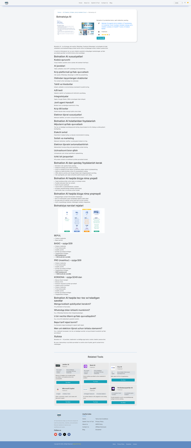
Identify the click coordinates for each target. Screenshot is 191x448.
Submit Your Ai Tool (88, 421)
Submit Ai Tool (95, 3)
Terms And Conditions (102, 419)
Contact (135, 444)
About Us (86, 3)
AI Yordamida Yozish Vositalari (110, 25)
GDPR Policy (99, 424)
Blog (111, 3)
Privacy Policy (99, 421)
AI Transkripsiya (127, 23)
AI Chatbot (66, 12)
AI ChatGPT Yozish (117, 27)
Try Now (100, 38)
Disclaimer (98, 429)
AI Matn (72, 12)
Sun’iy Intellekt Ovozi (81, 12)
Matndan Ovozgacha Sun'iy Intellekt (112, 23)
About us (85, 424)
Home (80, 3)
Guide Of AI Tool (77, 444)
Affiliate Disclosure (101, 427)
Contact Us (104, 3)
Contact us (85, 427)
